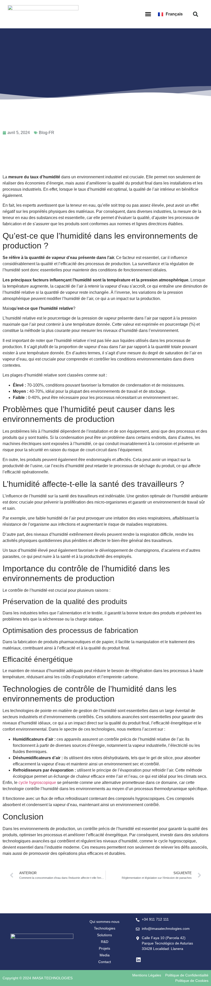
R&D (104, 942)
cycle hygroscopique (37, 782)
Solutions (104, 935)
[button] (148, 14)
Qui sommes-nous (104, 922)
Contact (104, 962)
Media (105, 955)
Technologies (104, 928)
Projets (104, 948)
